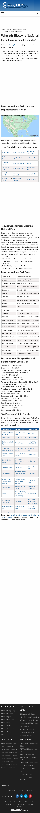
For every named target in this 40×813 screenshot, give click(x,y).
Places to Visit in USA (19, 29)
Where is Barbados (7, 720)
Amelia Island (6, 437)
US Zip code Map (32, 158)
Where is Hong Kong (8, 711)
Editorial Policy (10, 804)
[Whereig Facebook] (17, 796)
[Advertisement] (20, 83)
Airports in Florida (18, 158)
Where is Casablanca (27, 729)
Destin (4, 494)
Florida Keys (6, 512)
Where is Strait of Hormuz (29, 720)
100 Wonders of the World (10, 750)
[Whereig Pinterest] (30, 796)
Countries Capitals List (9, 753)
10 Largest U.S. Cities (27, 714)
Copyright (31, 804)
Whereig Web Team (15, 45)
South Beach (31, 474)
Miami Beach (31, 433)
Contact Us (18, 802)
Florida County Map (19, 152)
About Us (8, 802)
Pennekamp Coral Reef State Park (33, 443)
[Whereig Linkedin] (21, 796)
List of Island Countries (9, 765)
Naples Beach (32, 437)
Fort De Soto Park (20, 437)
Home (3, 29)
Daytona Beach (6, 487)
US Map (9, 29)
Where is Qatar (6, 717)
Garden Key (18, 467)
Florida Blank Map (18, 163)
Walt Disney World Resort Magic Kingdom (32, 501)
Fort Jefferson (19, 443)
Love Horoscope (25, 726)
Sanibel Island (32, 455)
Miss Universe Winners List (29, 717)
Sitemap (20, 806)
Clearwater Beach (7, 467)
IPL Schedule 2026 (26, 766)
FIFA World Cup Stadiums (29, 763)
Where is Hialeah (32, 174)
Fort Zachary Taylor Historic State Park (19, 461)
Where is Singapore (7, 714)
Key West (18, 501)
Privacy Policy (29, 802)
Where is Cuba (6, 726)
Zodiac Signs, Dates (27, 732)
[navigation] (2, 13)
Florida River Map (32, 163)
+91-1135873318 (8, 790)
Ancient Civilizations (8, 768)
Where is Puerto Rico (8, 729)
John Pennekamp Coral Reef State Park (20, 474)
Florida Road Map (18, 168)
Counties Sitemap (26, 735)
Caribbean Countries (8, 762)
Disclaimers (22, 804)
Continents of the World (9, 759)
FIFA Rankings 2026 (27, 754)
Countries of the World (9, 756)
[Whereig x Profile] (26, 796)
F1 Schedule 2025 (26, 774)
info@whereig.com (25, 790)
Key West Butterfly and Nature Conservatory (20, 494)
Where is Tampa (31, 179)
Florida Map (5, 152)
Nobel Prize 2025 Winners (29, 723)
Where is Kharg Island (8, 744)
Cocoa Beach (6, 474)
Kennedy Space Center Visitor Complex (20, 481)
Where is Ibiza (6, 723)
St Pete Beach (32, 494)
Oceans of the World (8, 747)
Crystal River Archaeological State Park (6, 481)
